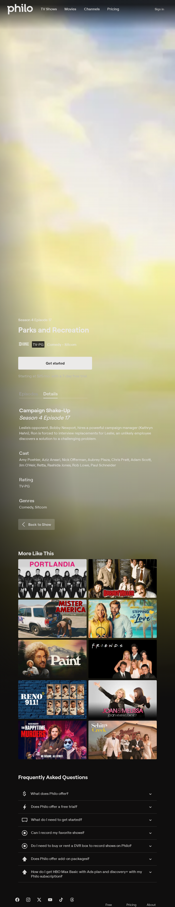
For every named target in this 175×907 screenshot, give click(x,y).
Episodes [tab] (28, 394)
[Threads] (72, 899)
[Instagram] (28, 899)
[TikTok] (61, 899)
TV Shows (49, 9)
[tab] (50, 394)
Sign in (159, 9)
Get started (55, 363)
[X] (39, 899)
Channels (92, 9)
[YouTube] (50, 899)
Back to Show (39, 524)
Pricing (113, 9)
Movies (70, 9)
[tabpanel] (87, 458)
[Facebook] (17, 899)
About (151, 905)
